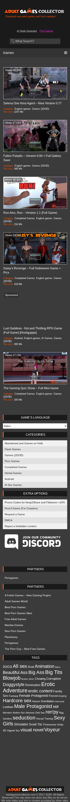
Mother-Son (19, 712)
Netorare (30, 712)
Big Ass (36, 672)
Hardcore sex (17, 700)
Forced (53, 695)
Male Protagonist (33, 706)
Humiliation (47, 701)
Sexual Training (44, 718)
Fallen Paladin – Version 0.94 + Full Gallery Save (32, 158)
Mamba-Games (14, 625)
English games (23, 108)
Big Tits (53, 672)
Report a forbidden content (20, 526)
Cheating (40, 678)
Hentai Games (13, 473)
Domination (33, 685)
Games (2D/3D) (14, 455)
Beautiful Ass (15, 672)
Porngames (11, 577)
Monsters (7, 712)
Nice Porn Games (15, 631)
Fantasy (13, 695)
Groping (62, 696)
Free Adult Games (15, 619)
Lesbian (8, 707)
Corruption (53, 678)
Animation (44, 666)
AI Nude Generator (27, 31)
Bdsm (57, 667)
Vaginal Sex (13, 730)
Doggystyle (13, 684)
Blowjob (12, 678)
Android (9, 478)
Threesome (49, 724)
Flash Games (13, 449)
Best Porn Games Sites (18, 613)
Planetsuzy (11, 636)
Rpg (61, 712)
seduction (24, 718)
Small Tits (35, 724)
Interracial (59, 701)
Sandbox (7, 718)
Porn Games (46, 31)
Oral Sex (40, 712)
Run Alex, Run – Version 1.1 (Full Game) (30, 212)
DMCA (8, 520)
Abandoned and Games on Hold (24, 443)
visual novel (32, 729)
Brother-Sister (27, 679)
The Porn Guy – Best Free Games (25, 648)
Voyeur (52, 729)
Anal (31, 666)
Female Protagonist (33, 696)
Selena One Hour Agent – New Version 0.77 (32, 103)
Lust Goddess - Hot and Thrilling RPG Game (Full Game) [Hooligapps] (32, 330)
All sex (20, 666)
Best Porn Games (15, 607)
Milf (55, 707)
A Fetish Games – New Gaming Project (28, 595)
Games (8, 53)
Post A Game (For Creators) (21, 508)
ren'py (52, 711)
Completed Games (16, 467)
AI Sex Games (13, 484)
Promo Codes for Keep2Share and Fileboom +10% (35, 502)
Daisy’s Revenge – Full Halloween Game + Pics (32, 270)
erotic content (40, 691)
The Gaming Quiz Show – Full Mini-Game (31, 388)
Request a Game (15, 514)
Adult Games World (16, 601)
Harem (36, 701)
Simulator (21, 724)
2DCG (7, 667)
